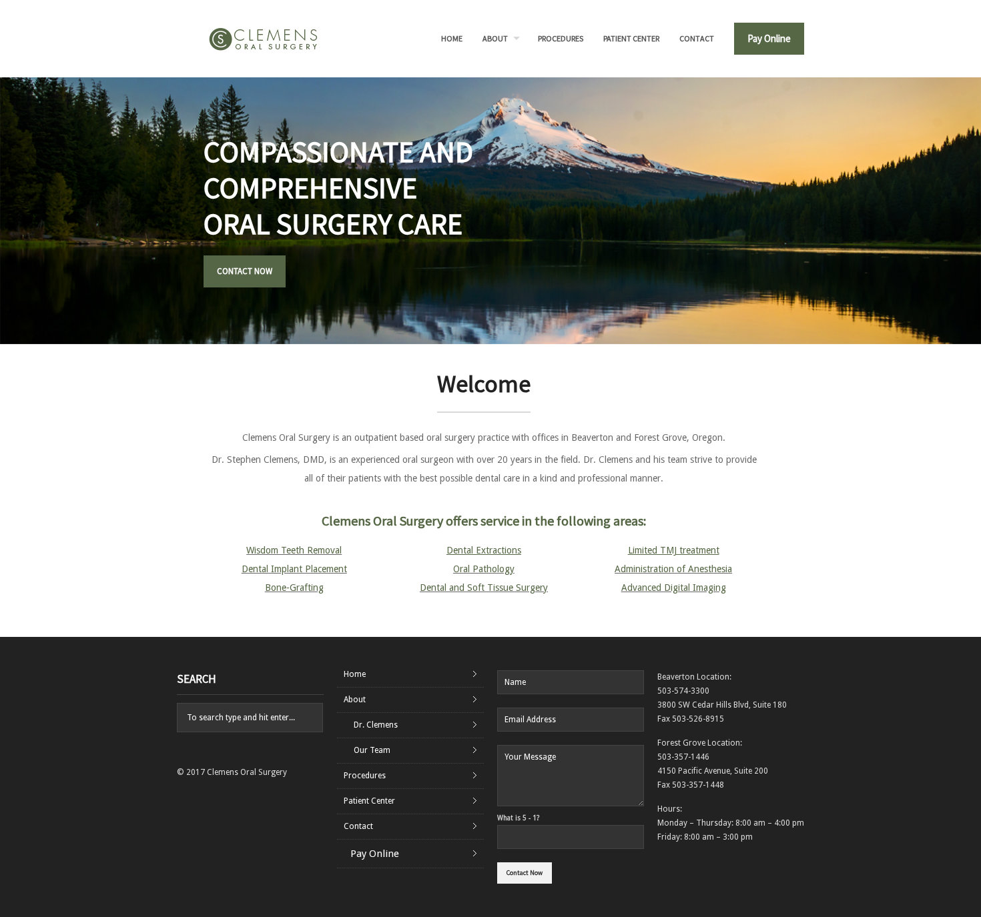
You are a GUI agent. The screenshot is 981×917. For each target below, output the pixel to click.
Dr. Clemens (376, 725)
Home (451, 38)
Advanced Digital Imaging (673, 587)
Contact (696, 38)
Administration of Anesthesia (673, 569)
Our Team (372, 750)
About (495, 38)
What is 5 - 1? (518, 818)
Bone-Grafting (294, 587)
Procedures (560, 38)
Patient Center (631, 38)
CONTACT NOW (239, 271)
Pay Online (769, 38)
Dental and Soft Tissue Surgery (484, 587)
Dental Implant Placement (294, 569)
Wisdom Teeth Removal (294, 550)
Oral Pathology (484, 569)
